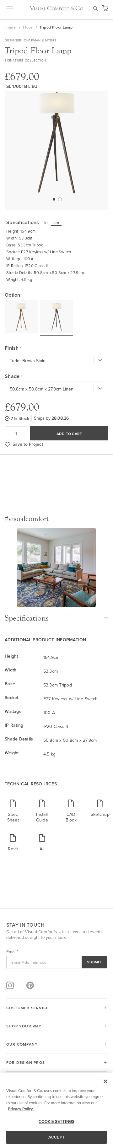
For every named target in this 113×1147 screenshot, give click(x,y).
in (46, 222)
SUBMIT (94, 962)
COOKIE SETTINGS (56, 1121)
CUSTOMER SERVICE (27, 1007)
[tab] (56, 615)
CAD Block (71, 817)
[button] (53, 199)
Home (11, 27)
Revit (13, 849)
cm (56, 222)
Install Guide (42, 817)
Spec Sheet (13, 817)
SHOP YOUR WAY (24, 1026)
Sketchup (100, 814)
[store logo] (57, 8)
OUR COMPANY (22, 1044)
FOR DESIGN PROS (25, 1062)
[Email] (56, 962)
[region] (56, 1110)
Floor (28, 27)
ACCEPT (56, 1137)
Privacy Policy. (21, 1109)
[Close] (105, 1081)
